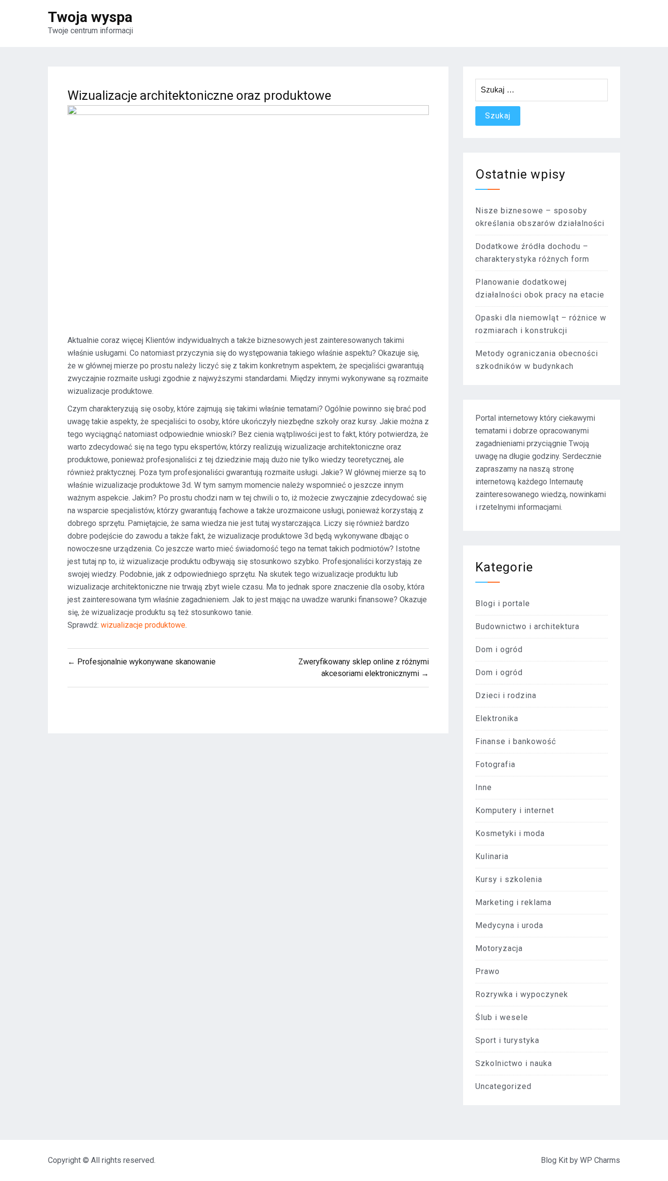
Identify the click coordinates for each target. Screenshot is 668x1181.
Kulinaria (492, 856)
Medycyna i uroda (509, 925)
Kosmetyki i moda (510, 833)
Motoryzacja (499, 948)
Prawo (487, 971)
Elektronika (496, 718)
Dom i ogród (499, 649)
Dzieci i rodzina (505, 695)
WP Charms (600, 1160)
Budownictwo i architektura (527, 626)
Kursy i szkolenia (508, 879)
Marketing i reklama (513, 902)
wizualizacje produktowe (143, 625)
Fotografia (495, 764)
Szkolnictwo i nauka (513, 1063)
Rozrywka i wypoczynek (521, 994)
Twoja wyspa (90, 16)
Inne (483, 787)
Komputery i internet (514, 810)
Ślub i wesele (501, 1017)
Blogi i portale (502, 603)
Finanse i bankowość (515, 741)
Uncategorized (503, 1086)
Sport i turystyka (507, 1040)
